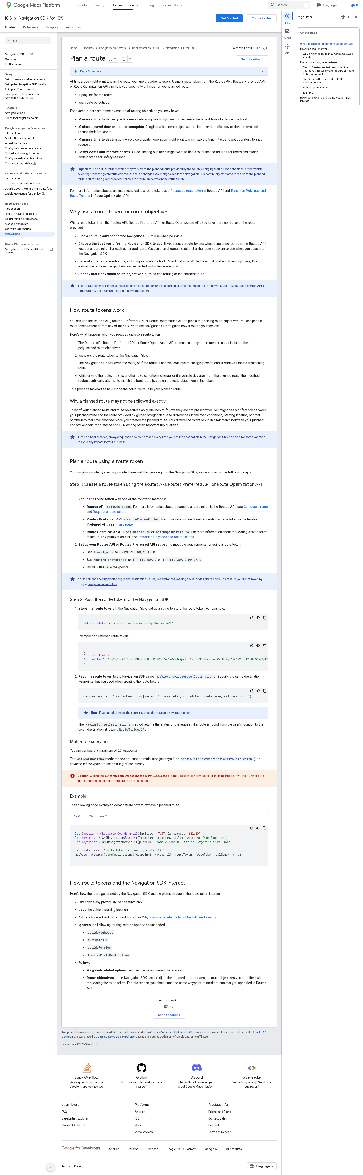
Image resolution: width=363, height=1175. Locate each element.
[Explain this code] (251, 617)
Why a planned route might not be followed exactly (179, 917)
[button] (169, 71)
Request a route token (186, 191)
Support (213, 1125)
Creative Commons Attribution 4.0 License (175, 1032)
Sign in (353, 5)
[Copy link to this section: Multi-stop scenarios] (114, 741)
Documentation (123, 5)
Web (138, 1125)
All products (234, 1149)
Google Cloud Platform (182, 1149)
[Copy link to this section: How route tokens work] (128, 310)
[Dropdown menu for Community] (183, 5)
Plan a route (124, 524)
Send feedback (252, 59)
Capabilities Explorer (75, 1118)
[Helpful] (259, 48)
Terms (66, 1166)
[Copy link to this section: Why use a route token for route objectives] (173, 212)
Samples (52, 27)
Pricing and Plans (219, 1111)
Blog (151, 5)
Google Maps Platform (113, 48)
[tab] (77, 816)
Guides (10, 27)
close (356, 17)
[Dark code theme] (258, 617)
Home (73, 48)
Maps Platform (45, 5)
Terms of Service (219, 1132)
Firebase (152, 1149)
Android (140, 1111)
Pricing (99, 5)
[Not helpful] (265, 48)
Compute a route (256, 507)
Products (80, 5)
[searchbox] (28, 40)
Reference (30, 27)
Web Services (144, 1132)
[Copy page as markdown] (124, 58)
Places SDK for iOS (74, 1125)
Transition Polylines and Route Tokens (166, 537)
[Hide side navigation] (50, 1167)
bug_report (342, 17)
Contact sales (261, 18)
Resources (73, 27)
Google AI (211, 1149)
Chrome (133, 1149)
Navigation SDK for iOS (40, 18)
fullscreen (349, 17)
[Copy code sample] (265, 617)
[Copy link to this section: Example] (90, 796)
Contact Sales (217, 1118)
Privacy (79, 1166)
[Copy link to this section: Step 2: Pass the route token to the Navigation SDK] (173, 599)
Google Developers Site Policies (115, 1036)
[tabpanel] (169, 845)
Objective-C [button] (97, 816)
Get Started (229, 18)
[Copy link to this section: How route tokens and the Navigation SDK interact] (189, 883)
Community (170, 5)
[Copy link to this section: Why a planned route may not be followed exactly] (170, 401)
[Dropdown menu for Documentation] (139, 5)
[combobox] (289, 5)
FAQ (64, 1111)
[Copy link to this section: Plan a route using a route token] (147, 461)
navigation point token (102, 584)
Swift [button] (77, 816)
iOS (8, 18)
